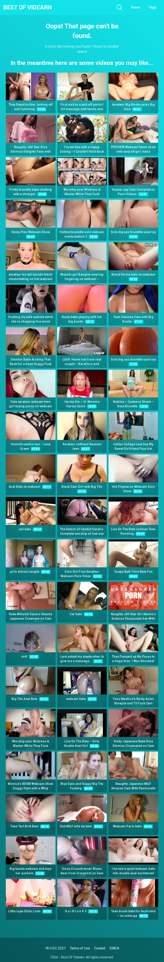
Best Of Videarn (27, 7)
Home (135, 7)
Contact (99, 948)
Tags (153, 7)
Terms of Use (80, 948)
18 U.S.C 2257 (55, 948)
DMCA (114, 948)
